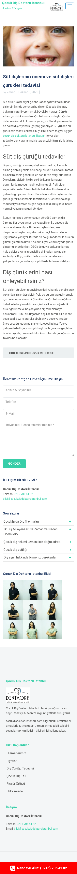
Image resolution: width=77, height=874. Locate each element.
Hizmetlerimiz (16, 753)
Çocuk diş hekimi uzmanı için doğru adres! (32, 542)
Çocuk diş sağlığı (15, 550)
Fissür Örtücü (16, 783)
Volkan (11, 92)
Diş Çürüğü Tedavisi (20, 768)
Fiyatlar (12, 761)
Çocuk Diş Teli (16, 776)
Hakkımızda (15, 791)
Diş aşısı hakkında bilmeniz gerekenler (30, 557)
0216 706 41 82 (23, 494)
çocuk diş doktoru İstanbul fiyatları (24, 135)
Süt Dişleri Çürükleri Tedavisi (36, 352)
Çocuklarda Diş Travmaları (21, 521)
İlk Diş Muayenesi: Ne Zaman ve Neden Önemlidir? (30, 531)
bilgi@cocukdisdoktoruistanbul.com (25, 498)
